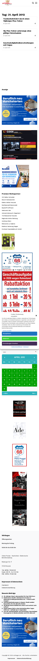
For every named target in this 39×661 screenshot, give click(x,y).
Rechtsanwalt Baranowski (9, 205)
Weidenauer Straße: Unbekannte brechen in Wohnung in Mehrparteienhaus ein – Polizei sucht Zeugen (19, 599)
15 (34, 375)
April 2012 (19, 357)
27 (24, 384)
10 (9, 375)
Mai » (34, 393)
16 (4, 380)
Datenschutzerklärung (16, 346)
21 (29, 380)
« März (5, 393)
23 (4, 384)
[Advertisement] (19, 68)
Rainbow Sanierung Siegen (10, 226)
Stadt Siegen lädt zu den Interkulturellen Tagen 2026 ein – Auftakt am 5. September (19, 609)
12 (19, 375)
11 (14, 375)
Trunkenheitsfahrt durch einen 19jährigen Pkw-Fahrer (16, 20)
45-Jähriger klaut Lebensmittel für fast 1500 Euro (19, 596)
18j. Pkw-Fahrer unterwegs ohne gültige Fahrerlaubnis (17, 32)
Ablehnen (6, 338)
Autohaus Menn (6, 221)
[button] (36, 315)
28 (29, 384)
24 (9, 384)
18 (14, 380)
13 (24, 375)
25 (14, 384)
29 (34, 384)
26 (19, 384)
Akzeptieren (7, 333)
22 (34, 380)
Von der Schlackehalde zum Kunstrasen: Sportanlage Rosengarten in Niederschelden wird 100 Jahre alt (20, 612)
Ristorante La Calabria (8, 223)
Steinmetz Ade (6, 210)
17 (9, 380)
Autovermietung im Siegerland (11, 213)
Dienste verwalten (7, 330)
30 (4, 389)
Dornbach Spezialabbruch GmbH (12, 229)
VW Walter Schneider (8, 197)
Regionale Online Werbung (10, 218)
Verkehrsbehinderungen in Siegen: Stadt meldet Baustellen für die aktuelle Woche (19, 603)
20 (24, 380)
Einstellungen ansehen (10, 343)
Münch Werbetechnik (8, 199)
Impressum (26, 346)
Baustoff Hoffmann (8, 208)
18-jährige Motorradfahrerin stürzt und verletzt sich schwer (20, 606)
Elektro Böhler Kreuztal (9, 202)
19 (19, 380)
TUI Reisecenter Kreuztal (9, 215)
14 (29, 375)
